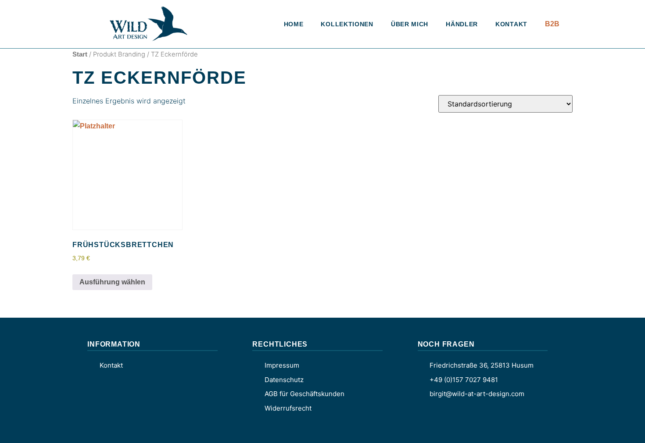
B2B (552, 24)
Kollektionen (347, 24)
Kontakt (511, 24)
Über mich (409, 24)
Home (294, 24)
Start (79, 54)
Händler (462, 24)
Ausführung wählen (112, 282)
